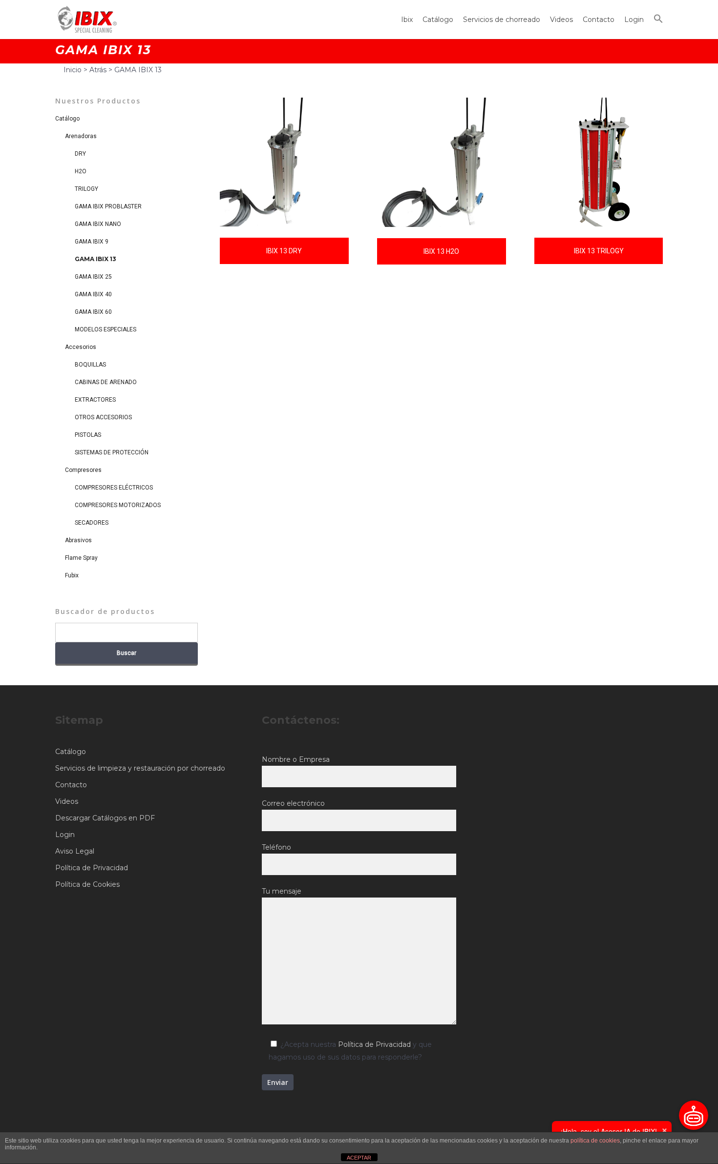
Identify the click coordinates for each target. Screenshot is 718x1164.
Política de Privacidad (91, 867)
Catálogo (437, 19)
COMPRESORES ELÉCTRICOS (114, 487)
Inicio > (76, 69)
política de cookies (595, 1140)
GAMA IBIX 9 (91, 241)
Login (634, 19)
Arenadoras (81, 136)
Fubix (72, 575)
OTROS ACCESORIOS (103, 417)
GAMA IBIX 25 (93, 276)
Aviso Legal (74, 851)
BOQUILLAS (90, 364)
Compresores (83, 470)
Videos (561, 19)
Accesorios (80, 347)
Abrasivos (78, 540)
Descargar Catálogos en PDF (105, 818)
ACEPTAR (359, 1158)
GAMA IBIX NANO (98, 224)
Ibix (407, 19)
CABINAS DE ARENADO (106, 382)
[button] (658, 20)
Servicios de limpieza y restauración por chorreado (140, 768)
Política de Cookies (87, 884)
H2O (80, 171)
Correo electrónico (293, 803)
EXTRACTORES (95, 399)
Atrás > (101, 69)
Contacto (598, 19)
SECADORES (91, 522)
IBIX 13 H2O (441, 251)
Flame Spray (81, 557)
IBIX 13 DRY (284, 251)
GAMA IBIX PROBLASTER (108, 206)
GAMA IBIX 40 (93, 294)
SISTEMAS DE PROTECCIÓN (111, 452)
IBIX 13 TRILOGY (599, 251)
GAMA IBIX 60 (93, 311)
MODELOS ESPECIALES (105, 329)
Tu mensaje (281, 891)
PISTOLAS (88, 434)
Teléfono (276, 847)
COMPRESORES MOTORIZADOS (118, 505)
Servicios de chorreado (501, 19)
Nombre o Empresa (296, 759)
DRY (80, 153)
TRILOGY (86, 188)
